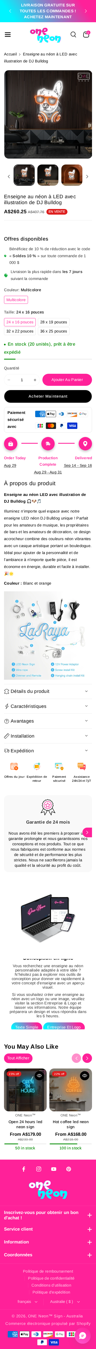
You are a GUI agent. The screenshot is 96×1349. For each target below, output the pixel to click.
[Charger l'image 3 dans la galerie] (71, 175)
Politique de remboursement (48, 1271)
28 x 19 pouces (55, 323)
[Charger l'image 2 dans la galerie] (47, 175)
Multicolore (17, 300)
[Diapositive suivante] (86, 11)
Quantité (11, 368)
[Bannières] (48, 635)
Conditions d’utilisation (51, 1285)
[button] (8, 34)
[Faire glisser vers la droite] (87, 176)
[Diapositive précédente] (10, 11)
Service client (18, 1229)
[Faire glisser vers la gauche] (9, 176)
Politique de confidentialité (51, 1278)
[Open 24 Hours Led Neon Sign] (25, 1089)
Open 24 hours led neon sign (25, 1124)
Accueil (10, 54)
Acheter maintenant (48, 396)
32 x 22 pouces (21, 332)
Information (16, 1242)
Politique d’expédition (51, 1292)
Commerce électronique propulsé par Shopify (48, 1323)
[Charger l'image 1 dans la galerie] (24, 175)
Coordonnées (18, 1254)
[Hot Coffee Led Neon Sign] (70, 1089)
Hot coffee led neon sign (71, 1124)
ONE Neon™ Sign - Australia (55, 1316)
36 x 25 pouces (55, 332)
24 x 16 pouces (21, 323)
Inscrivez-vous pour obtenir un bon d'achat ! (41, 1215)
